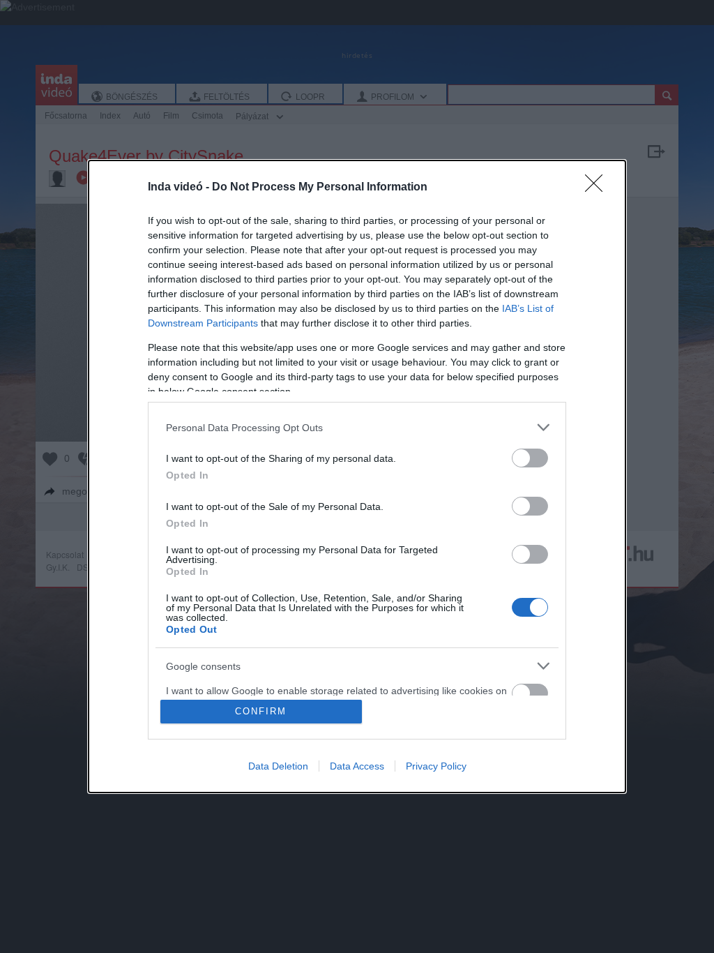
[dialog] (357, 476)
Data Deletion (278, 766)
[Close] (598, 187)
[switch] (530, 458)
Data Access (357, 766)
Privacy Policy (436, 766)
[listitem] (357, 427)
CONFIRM (261, 711)
